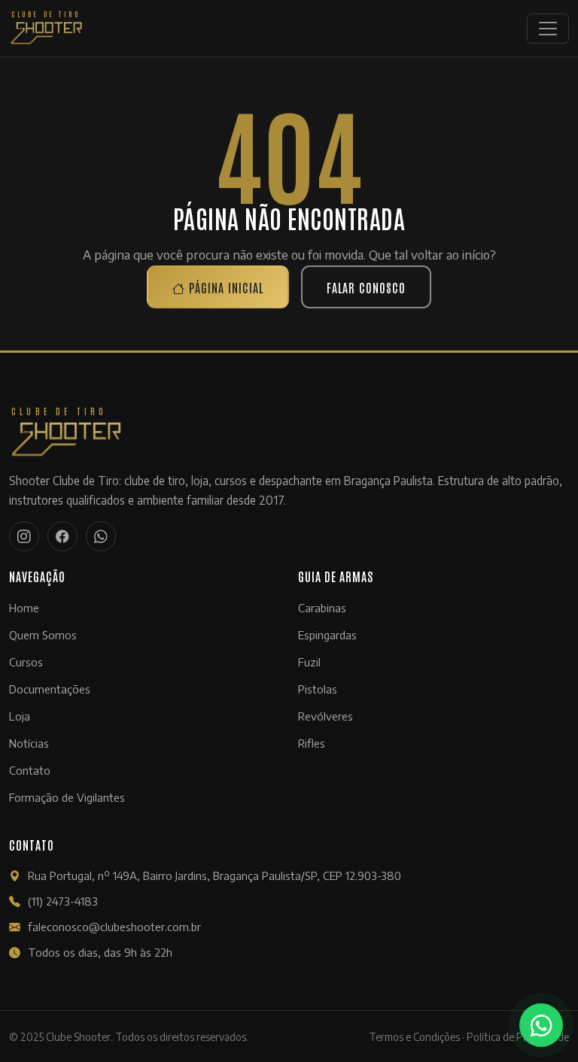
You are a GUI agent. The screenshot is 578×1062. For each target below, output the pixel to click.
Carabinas (322, 607)
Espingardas (327, 635)
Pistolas (317, 689)
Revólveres (325, 716)
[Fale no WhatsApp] (541, 1025)
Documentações (49, 689)
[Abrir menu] (548, 29)
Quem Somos (43, 635)
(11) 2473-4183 (63, 901)
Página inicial (224, 287)
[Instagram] (24, 536)
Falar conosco (366, 287)
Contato (29, 770)
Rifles (311, 743)
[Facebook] (62, 536)
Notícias (29, 743)
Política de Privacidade (518, 1036)
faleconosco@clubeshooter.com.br (114, 926)
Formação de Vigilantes (67, 797)
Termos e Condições (414, 1036)
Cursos (26, 662)
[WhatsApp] (101, 536)
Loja (19, 716)
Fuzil (309, 662)
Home (24, 607)
